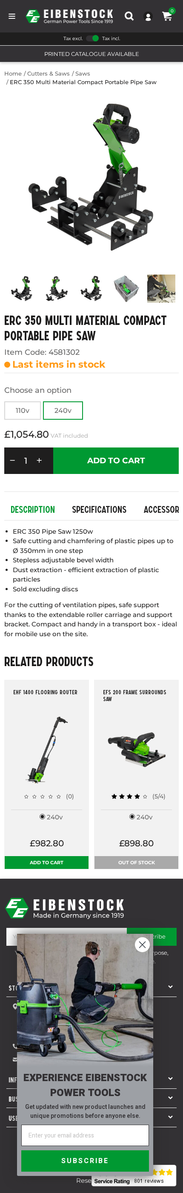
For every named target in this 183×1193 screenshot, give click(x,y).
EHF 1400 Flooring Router (45, 692)
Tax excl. (73, 38)
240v (62, 410)
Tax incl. (111, 38)
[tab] (32, 509)
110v (22, 410)
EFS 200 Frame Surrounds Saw (134, 695)
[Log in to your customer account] (148, 16)
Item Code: (25, 352)
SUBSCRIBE (85, 1161)
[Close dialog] (142, 944)
